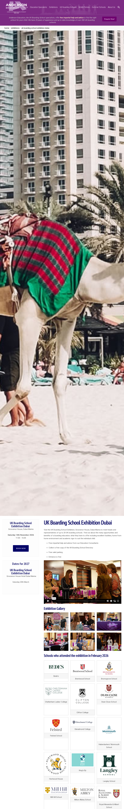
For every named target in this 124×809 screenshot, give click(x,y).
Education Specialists (38, 7)
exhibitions (15, 28)
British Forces (84, 7)
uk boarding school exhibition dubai (35, 28)
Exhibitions (53, 7)
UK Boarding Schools (68, 7)
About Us (111, 7)
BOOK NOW (21, 548)
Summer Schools (99, 7)
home (6, 28)
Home (25, 7)
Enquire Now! (109, 19)
